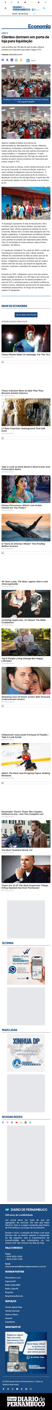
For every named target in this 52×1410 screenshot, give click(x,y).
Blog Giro (9, 1292)
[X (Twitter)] (18, 2)
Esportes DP (10, 1281)
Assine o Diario (11, 1314)
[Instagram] (11, 2)
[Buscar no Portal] (44, 8)
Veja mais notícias (26, 315)
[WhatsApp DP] (45, 2)
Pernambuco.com (13, 1278)
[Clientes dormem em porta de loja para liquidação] (3, 60)
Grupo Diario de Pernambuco (21, 1381)
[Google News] (38, 2)
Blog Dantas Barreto (14, 1296)
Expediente (10, 1322)
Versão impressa (12, 1311)
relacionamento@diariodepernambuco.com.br (25, 1266)
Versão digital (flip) (13, 1307)
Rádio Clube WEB (12, 1285)
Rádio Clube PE (11, 1289)
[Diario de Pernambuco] (26, 8)
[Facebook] (6, 2)
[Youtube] (25, 2)
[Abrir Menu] (5, 8)
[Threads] (32, 2)
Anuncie (8, 1318)
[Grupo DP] (26, 1401)
